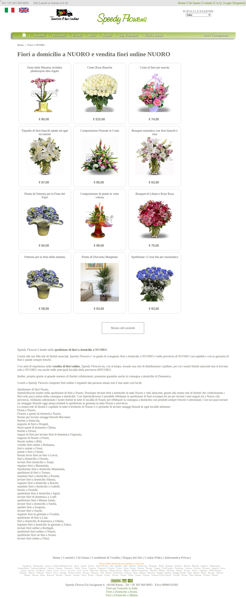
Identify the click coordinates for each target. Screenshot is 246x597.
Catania (59, 568)
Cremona (102, 568)
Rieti (190, 573)
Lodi (79, 570)
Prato (135, 573)
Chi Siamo (193, 3)
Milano (162, 570)
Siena (42, 575)
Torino (91, 575)
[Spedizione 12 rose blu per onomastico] (154, 282)
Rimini (196, 573)
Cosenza (92, 568)
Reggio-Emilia (179, 573)
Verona (184, 575)
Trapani (99, 575)
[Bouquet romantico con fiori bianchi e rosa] (154, 156)
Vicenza (206, 575)
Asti (111, 566)
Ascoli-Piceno (102, 566)
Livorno (71, 570)
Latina (49, 570)
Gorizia (197, 568)
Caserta (51, 568)
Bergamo (153, 566)
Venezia (146, 575)
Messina (153, 570)
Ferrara (141, 568)
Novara (187, 570)
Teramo (76, 575)
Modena (170, 570)
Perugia (63, 573)
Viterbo (215, 575)
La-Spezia (40, 570)
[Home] (123, 17)
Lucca (85, 570)
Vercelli (176, 575)
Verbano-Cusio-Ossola (161, 575)
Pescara (86, 573)
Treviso (115, 575)
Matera (127, 570)
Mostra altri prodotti (123, 328)
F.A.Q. (218, 3)
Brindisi (195, 566)
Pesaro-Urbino (74, 573)
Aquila (83, 566)
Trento (107, 575)
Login (227, 3)
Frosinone (179, 568)
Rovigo (211, 573)
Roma (203, 573)
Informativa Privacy (178, 557)
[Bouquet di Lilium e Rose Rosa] (154, 219)
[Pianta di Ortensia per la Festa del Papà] (44, 219)
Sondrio (59, 575)
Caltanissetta (214, 566)
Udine (130, 575)
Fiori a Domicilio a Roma (121, 591)
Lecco (63, 570)
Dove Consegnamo (216, 35)
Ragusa (143, 573)
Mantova (104, 570)
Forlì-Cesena (167, 568)
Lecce (56, 570)
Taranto (68, 575)
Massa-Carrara (115, 570)
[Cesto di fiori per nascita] (154, 93)
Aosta (76, 566)
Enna (126, 568)
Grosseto (206, 568)
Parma (49, 573)
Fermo (133, 568)
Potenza (128, 573)
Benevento (142, 566)
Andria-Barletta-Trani (62, 566)
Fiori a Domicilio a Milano (122, 595)
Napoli (179, 570)
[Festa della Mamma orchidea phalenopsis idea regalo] (44, 93)
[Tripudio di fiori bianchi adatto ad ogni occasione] (44, 156)
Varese (138, 575)
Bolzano (178, 566)
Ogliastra (203, 570)
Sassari (27, 575)
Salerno (219, 573)
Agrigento (27, 566)
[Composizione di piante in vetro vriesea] (99, 219)
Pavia (55, 573)
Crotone (111, 568)
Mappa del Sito (132, 557)
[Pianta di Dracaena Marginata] (99, 282)
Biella (161, 566)
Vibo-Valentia (195, 575)
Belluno (132, 566)
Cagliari (204, 566)
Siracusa (50, 575)
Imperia (215, 568)
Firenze (149, 568)
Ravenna (151, 573)
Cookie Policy (153, 557)
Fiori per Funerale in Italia (122, 588)
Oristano (23, 573)
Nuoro (195, 570)
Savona (35, 575)
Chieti (77, 568)
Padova (32, 573)
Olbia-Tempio (215, 570)
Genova (188, 568)
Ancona (48, 566)
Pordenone (118, 573)
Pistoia (108, 573)
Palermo (40, 573)
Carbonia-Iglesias (38, 568)
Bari (126, 566)
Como (84, 568)
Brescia (187, 566)
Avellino (118, 566)
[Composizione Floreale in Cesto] (99, 156)
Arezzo (91, 566)
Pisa (102, 573)
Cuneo (119, 568)
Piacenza (95, 573)
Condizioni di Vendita (106, 557)
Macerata (94, 570)
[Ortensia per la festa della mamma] (44, 282)
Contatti (207, 3)
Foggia (157, 568)
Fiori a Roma (153, 35)
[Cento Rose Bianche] (99, 93)
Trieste (123, 575)
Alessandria (38, 566)
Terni (83, 575)
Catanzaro (68, 568)
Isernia (31, 570)
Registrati (239, 3)
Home (181, 3)
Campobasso (23, 568)
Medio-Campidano (140, 570)
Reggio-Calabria (164, 573)
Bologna (169, 566)
